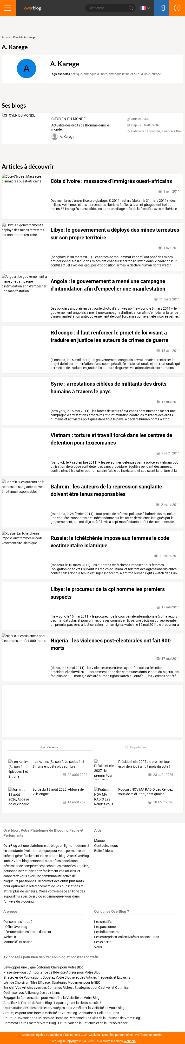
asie (147, 74)
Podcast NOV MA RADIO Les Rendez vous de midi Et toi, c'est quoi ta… (145, 791)
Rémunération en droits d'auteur (27, 932)
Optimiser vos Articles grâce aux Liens (31, 993)
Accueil (6, 37)
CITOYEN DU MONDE (68, 119)
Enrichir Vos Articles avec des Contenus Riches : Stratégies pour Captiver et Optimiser (66, 987)
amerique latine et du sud (126, 74)
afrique (77, 74)
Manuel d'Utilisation (18, 942)
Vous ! (99, 947)
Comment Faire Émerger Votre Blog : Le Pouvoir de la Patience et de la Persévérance (65, 1023)
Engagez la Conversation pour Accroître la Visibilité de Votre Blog (51, 998)
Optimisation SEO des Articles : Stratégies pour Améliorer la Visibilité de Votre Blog (64, 1008)
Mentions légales (33, 1035)
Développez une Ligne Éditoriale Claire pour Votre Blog (43, 967)
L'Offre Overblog (15, 927)
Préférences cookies (149, 1035)
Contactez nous (106, 846)
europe (156, 74)
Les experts (102, 942)
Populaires (138, 747)
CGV (84, 1035)
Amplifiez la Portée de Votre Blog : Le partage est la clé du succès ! (52, 1003)
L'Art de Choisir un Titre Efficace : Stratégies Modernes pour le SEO (51, 982)
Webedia (9, 937)
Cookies (94, 1035)
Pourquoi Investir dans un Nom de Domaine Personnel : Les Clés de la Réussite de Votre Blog (71, 1018)
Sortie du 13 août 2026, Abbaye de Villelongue (58, 791)
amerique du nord (95, 74)
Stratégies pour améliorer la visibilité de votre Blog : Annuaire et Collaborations (61, 1013)
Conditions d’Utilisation (63, 1035)
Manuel (99, 840)
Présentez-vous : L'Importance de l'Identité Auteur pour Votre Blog (51, 972)
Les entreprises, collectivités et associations (126, 937)
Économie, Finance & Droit (165, 131)
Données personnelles (117, 1035)
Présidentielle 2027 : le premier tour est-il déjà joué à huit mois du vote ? (144, 764)
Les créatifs (103, 922)
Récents (52, 747)
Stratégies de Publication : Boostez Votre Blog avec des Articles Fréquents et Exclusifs (66, 977)
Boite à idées (103, 851)
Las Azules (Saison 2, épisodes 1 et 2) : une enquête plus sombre (58, 764)
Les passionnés (105, 927)
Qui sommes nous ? (18, 922)
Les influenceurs (106, 932)
